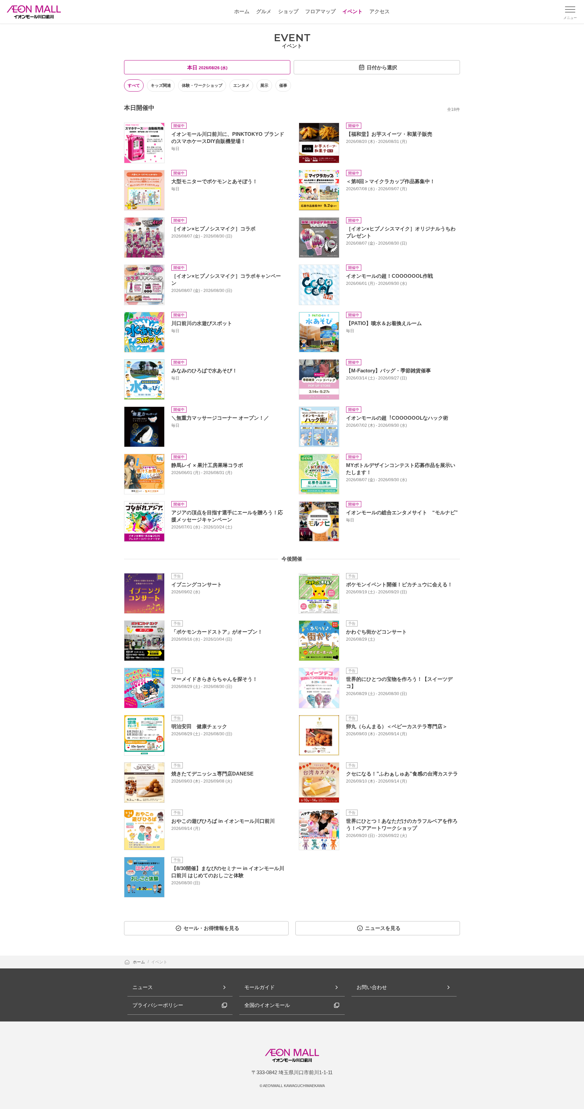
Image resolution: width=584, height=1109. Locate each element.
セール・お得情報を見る (211, 928)
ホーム (139, 962)
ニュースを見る (382, 928)
